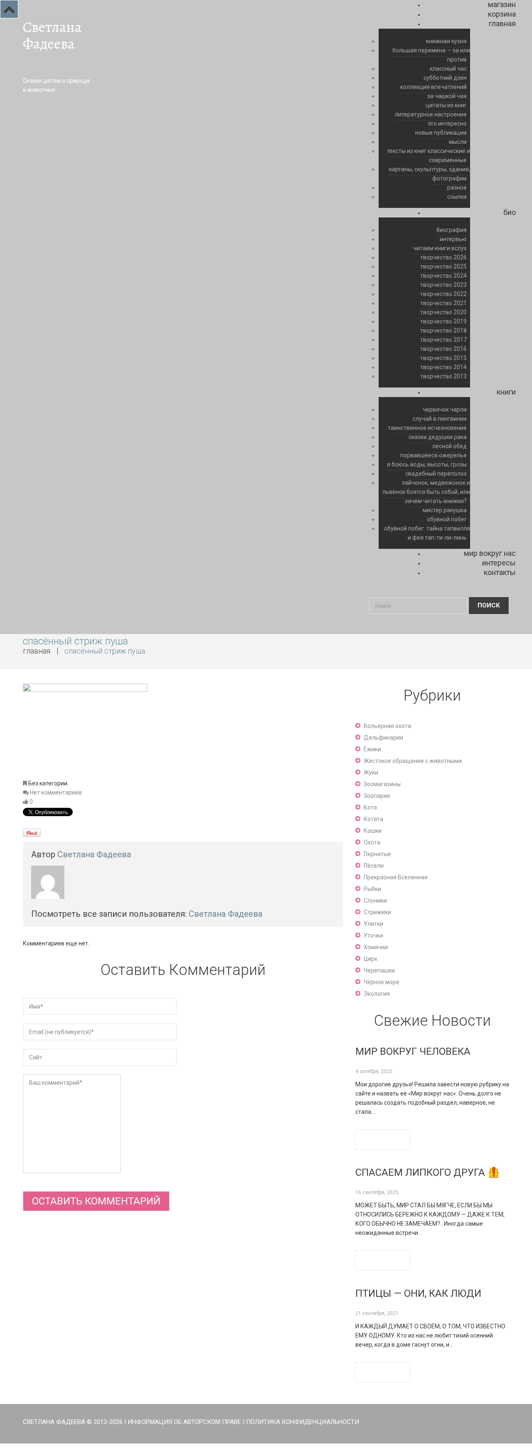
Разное (457, 187)
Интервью (453, 239)
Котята (373, 819)
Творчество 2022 (443, 294)
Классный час (448, 68)
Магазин (502, 4)
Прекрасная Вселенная (396, 877)
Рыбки (372, 889)
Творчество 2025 (443, 266)
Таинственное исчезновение (427, 427)
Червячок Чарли (445, 409)
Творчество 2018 (443, 330)
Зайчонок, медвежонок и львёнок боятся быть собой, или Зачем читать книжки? (426, 491)
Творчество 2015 (443, 358)
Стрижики (377, 912)
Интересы (499, 562)
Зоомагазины (382, 784)
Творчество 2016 (443, 348)
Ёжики (372, 749)
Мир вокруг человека (412, 1051)
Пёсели (374, 865)
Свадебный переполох (436, 473)
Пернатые (377, 854)
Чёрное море (381, 982)
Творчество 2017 (443, 339)
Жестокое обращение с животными (413, 761)
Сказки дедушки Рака (438, 437)
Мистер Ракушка (445, 510)
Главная (502, 23)
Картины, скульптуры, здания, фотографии (429, 174)
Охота (372, 842)
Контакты (500, 572)
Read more (383, 1139)
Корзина (502, 14)
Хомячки (376, 947)
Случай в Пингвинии (440, 418)
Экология (377, 993)
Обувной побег (447, 519)
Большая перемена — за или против (431, 55)
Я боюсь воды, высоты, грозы (427, 464)
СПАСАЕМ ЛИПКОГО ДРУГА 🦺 (427, 1172)
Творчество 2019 (443, 321)
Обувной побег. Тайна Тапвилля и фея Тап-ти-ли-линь (427, 533)
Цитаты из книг (446, 105)
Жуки (371, 772)
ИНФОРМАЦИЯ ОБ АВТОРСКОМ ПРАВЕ (184, 1422)
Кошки (373, 830)
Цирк (370, 958)
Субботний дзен (445, 77)
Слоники (375, 900)
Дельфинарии (383, 737)
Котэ (370, 807)
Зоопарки (377, 795)
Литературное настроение (431, 114)
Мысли (458, 141)
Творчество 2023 (443, 284)
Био (509, 212)
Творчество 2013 (443, 376)
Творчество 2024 (443, 275)
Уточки (373, 935)
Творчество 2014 (443, 367)
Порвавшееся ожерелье (433, 455)
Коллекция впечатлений (433, 87)
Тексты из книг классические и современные (428, 155)
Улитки (373, 923)
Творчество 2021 (443, 303)
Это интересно (447, 123)
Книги (506, 391)
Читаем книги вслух (440, 248)
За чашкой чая (447, 96)
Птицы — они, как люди (418, 1293)
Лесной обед (449, 446)
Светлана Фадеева (52, 35)
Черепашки (379, 970)
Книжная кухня (446, 41)
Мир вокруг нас (490, 553)
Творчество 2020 (443, 312)
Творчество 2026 (443, 257)
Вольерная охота (387, 726)
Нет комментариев (56, 792)
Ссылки (457, 196)
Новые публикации (441, 132)
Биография (451, 230)
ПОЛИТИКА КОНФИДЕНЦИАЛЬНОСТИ (302, 1422)
